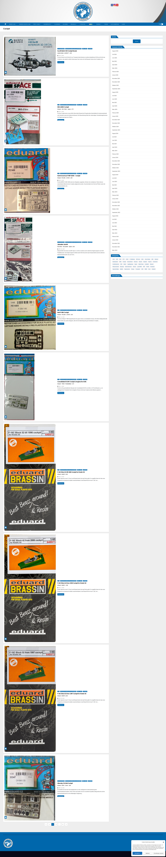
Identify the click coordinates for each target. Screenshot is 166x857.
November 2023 (116, 164)
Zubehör (153, 269)
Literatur (82, 24)
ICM (121, 264)
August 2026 (115, 51)
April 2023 (114, 188)
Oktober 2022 (115, 209)
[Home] (5, 24)
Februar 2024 (115, 154)
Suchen (114, 37)
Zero (149, 269)
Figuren (149, 261)
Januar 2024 (115, 157)
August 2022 (115, 215)
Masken (151, 264)
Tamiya (132, 269)
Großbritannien (116, 264)
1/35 (117, 259)
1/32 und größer (61, 48)
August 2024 (115, 133)
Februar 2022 (115, 236)
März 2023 (114, 191)
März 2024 (114, 150)
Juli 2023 (114, 178)
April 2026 (114, 64)
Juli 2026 (114, 54)
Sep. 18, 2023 (61, 787)
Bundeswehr (115, 261)
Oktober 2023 (115, 167)
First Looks (36, 24)
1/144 (127, 259)
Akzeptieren (137, 853)
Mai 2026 (114, 61)
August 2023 (115, 174)
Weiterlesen (61, 62)
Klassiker (57, 24)
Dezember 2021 (116, 243)
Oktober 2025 (115, 85)
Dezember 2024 (116, 119)
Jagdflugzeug (130, 264)
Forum (106, 24)
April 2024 (114, 147)
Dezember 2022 (116, 202)
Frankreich (155, 261)
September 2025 (116, 88)
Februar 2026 (115, 71)
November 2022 (116, 205)
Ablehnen (148, 853)
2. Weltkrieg (132, 259)
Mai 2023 (114, 185)
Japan (136, 264)
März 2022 (114, 233)
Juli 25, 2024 (61, 698)
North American (128, 266)
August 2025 (115, 92)
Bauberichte (47, 24)
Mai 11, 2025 (61, 180)
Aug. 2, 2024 (61, 587)
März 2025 (114, 109)
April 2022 (114, 229)
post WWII (139, 266)
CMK (120, 261)
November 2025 (116, 81)
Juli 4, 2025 (61, 111)
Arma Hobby (147, 259)
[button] (163, 842)
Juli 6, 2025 (61, 55)
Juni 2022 (114, 222)
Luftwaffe (147, 264)
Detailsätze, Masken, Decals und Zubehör (73, 48)
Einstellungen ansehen (158, 853)
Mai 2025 (114, 102)
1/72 (58, 104)
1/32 (114, 259)
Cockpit (124, 261)
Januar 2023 (115, 198)
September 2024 (116, 130)
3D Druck (138, 259)
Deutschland (129, 261)
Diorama (135, 261)
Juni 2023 (114, 181)
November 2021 (116, 246)
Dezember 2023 (116, 160)
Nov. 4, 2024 (61, 386)
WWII (146, 269)
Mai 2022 (114, 226)
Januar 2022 (115, 240)
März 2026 (114, 68)
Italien (125, 264)
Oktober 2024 (115, 126)
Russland (152, 266)
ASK (152, 259)
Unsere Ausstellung (24, 24)
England (145, 261)
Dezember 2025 (116, 78)
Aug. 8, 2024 (61, 476)
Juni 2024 (114, 140)
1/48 (58, 173)
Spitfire (121, 269)
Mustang (122, 266)
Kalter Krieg (141, 264)
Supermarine (127, 269)
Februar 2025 (115, 112)
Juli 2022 (114, 219)
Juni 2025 (114, 99)
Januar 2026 (115, 75)
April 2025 (114, 106)
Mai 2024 (114, 143)
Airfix (142, 259)
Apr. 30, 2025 (62, 249)
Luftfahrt (90, 48)
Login (123, 24)
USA (142, 269)
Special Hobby (116, 269)
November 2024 (116, 123)
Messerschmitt (116, 266)
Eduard (140, 261)
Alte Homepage (115, 24)
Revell (147, 266)
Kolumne (65, 24)
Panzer (134, 266)
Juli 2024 (114, 136)
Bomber (156, 259)
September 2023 (116, 171)
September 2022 (116, 212)
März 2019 (114, 250)
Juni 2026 (114, 57)
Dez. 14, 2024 (62, 317)
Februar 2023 (115, 195)
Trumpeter (138, 269)
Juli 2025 (114, 95)
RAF (144, 266)
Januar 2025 (115, 116)
